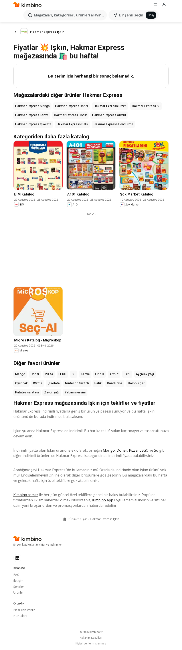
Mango (20, 374)
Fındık (99, 374)
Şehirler (18, 586)
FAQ (16, 574)
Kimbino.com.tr (25, 494)
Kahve (85, 374)
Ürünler (18, 592)
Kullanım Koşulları (91, 638)
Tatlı (127, 374)
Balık (98, 383)
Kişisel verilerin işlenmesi (91, 643)
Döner (35, 374)
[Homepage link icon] (65, 519)
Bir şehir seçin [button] (131, 15)
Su (73, 374)
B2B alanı (20, 616)
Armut (114, 374)
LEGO (62, 374)
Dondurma (115, 383)
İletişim (18, 580)
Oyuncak (21, 383)
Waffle (37, 383)
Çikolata (53, 383)
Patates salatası (27, 392)
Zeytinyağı (51, 392)
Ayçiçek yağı (145, 374)
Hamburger (136, 383)
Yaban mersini (75, 392)
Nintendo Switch (77, 383)
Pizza (49, 374)
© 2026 (91, 632)
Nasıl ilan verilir (24, 610)
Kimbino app (102, 500)
